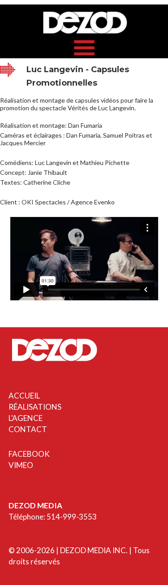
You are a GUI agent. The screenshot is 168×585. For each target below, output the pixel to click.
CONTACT (28, 429)
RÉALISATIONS (35, 407)
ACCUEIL (24, 395)
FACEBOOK (29, 454)
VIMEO (21, 465)
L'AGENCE (26, 418)
